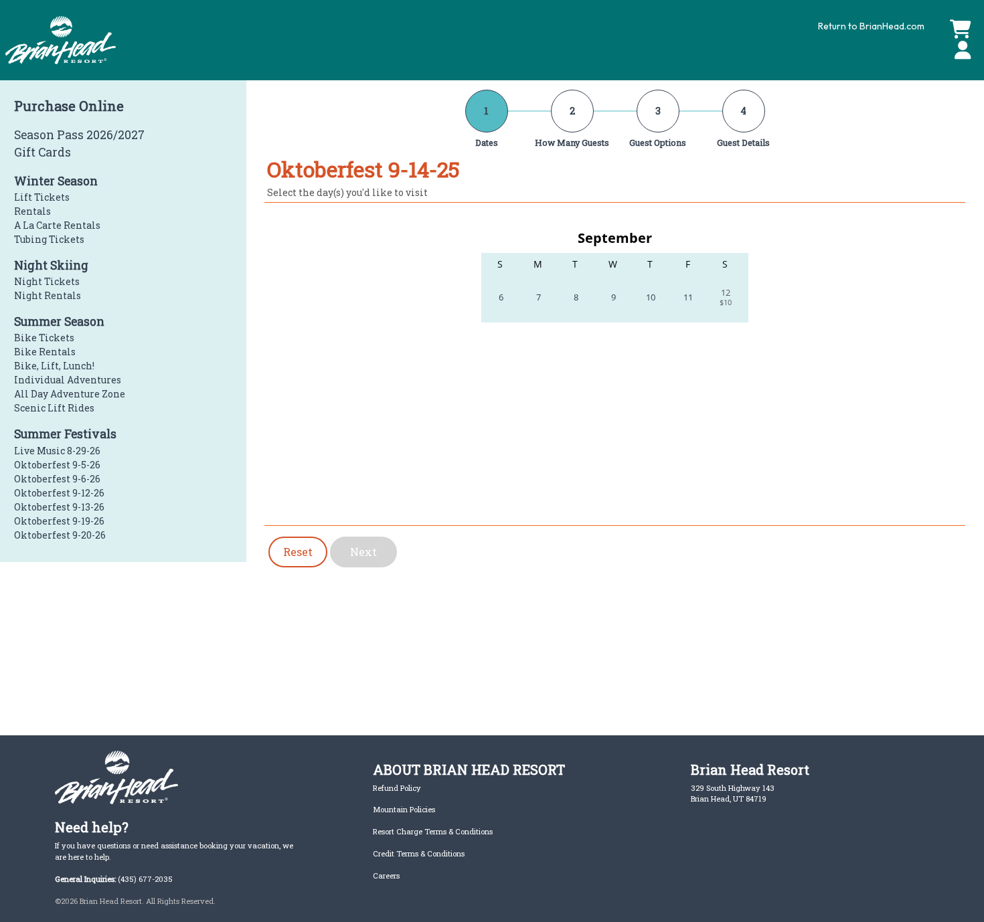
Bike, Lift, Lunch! (54, 365)
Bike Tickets (44, 337)
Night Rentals (47, 295)
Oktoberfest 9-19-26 (59, 521)
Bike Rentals (45, 351)
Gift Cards (42, 152)
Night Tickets (47, 281)
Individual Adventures (67, 379)
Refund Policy (397, 788)
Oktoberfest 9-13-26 (59, 506)
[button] (960, 50)
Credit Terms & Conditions (419, 853)
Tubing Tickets (49, 239)
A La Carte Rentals (57, 225)
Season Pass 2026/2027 (79, 135)
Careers (386, 875)
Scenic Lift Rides (54, 407)
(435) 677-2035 (145, 879)
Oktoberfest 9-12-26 (59, 492)
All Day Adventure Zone (69, 393)
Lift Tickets (42, 197)
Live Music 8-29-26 (57, 450)
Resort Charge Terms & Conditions (433, 831)
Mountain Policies (404, 809)
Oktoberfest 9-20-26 (60, 535)
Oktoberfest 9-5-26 (57, 464)
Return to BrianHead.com (871, 26)
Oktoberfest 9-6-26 (57, 478)
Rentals (32, 211)
